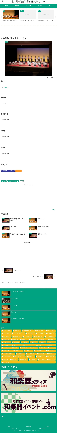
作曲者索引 (28, 426)
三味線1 (4, 181)
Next (56, 17)
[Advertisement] (28, 32)
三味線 (10, 181)
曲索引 (9, 426)
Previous (1, 17)
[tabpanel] (11, 17)
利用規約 (47, 426)
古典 (15, 181)
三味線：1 (6, 87)
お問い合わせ (42, 428)
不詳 (23, 181)
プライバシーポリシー (14, 428)
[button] (52, 282)
